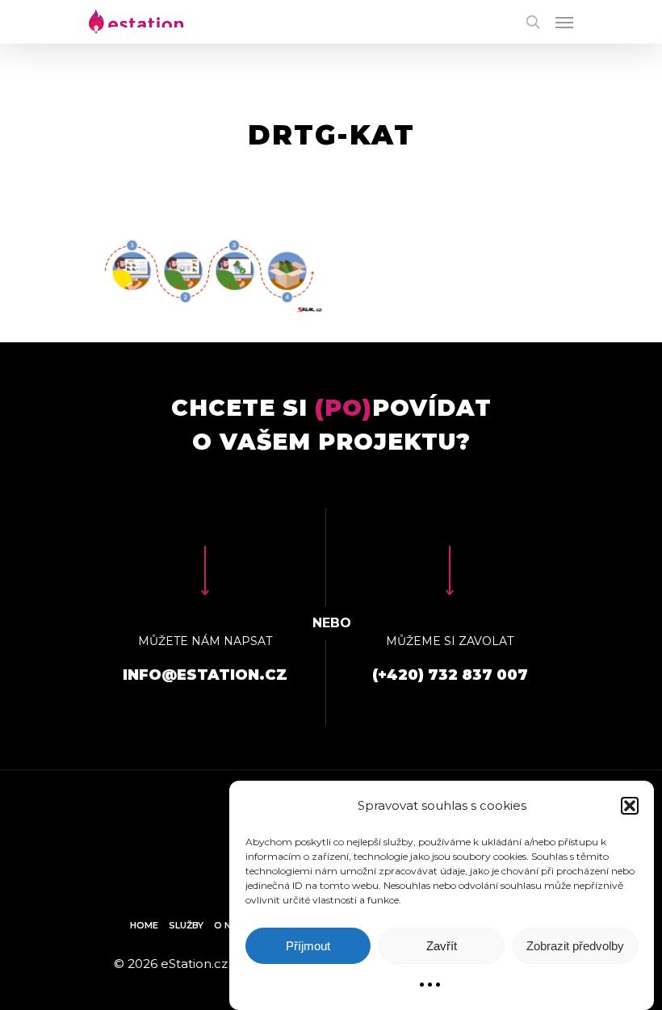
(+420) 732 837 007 (450, 675)
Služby (186, 925)
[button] (630, 806)
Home (144, 925)
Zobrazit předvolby (575, 946)
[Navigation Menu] (564, 22)
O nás (229, 925)
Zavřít (441, 946)
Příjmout (308, 946)
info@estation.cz (205, 675)
